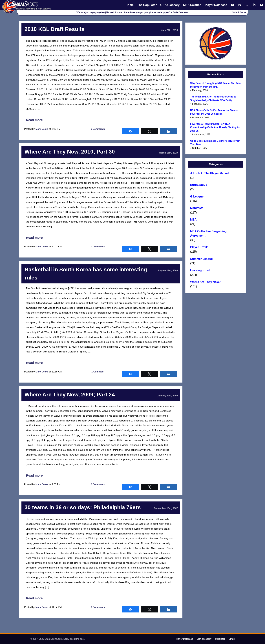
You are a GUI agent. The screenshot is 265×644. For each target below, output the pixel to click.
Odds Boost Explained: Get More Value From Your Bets (215, 142)
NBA (193, 219)
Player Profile (199, 247)
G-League (197, 196)
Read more (34, 120)
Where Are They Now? (205, 281)
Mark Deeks (42, 129)
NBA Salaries (192, 4)
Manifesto (197, 208)
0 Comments (98, 129)
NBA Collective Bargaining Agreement (208, 233)
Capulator (220, 639)
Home (129, 4)
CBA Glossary (170, 4)
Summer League (201, 258)
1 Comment (97, 371)
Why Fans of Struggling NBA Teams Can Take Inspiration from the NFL (215, 85)
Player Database (216, 4)
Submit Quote (239, 12)
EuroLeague (198, 184)
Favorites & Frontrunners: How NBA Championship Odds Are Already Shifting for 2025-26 (215, 127)
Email (232, 639)
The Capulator (147, 4)
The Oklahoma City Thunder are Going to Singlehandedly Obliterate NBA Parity (213, 98)
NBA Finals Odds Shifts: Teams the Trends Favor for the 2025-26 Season (214, 112)
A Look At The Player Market (209, 173)
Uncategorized (200, 270)
